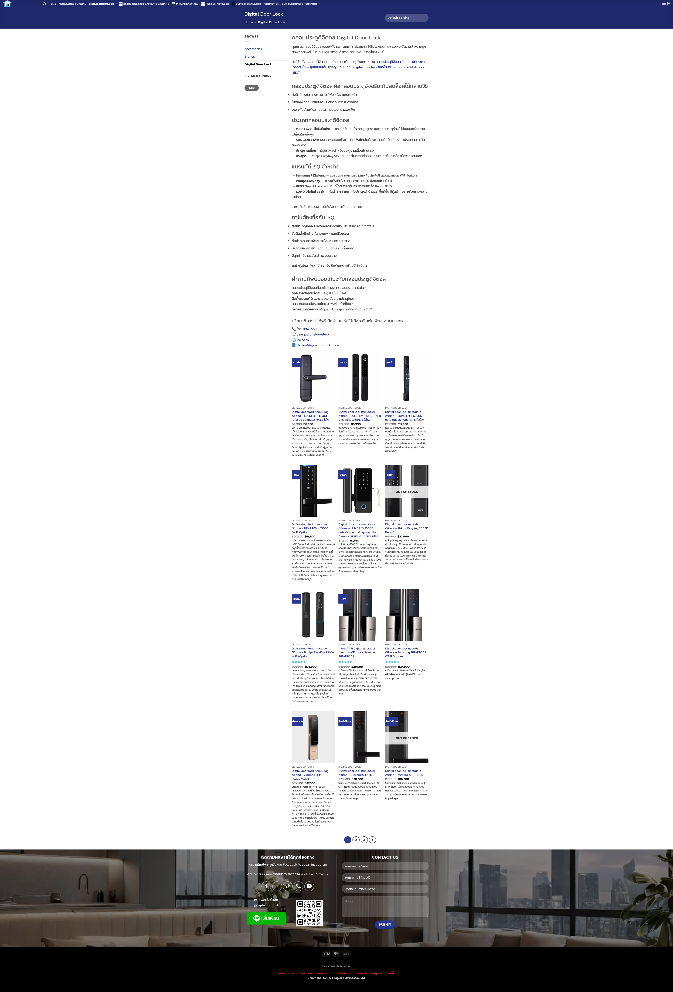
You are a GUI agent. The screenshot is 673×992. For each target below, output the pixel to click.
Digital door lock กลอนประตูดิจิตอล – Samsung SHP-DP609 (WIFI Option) (405, 652)
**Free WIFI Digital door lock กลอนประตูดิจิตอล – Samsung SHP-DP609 (357, 652)
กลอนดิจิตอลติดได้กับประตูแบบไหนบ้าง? (319, 293)
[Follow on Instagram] (277, 886)
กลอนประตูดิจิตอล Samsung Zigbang (146, 4)
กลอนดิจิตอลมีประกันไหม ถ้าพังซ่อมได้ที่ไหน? (322, 303)
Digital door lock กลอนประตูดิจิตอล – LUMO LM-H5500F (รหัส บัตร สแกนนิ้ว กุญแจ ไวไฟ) (311, 416)
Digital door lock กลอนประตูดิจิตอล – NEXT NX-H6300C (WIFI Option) (310, 528)
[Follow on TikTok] (288, 886)
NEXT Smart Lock (217, 4)
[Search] (44, 4)
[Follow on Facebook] (266, 886)
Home (52, 4)
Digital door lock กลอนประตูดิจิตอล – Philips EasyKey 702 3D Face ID (406, 528)
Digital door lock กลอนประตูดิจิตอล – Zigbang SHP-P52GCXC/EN (310, 775)
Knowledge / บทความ (72, 4)
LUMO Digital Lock (248, 4)
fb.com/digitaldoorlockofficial (318, 345)
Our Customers (292, 4)
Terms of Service (329, 966)
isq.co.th (303, 339)
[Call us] (298, 886)
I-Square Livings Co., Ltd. (348, 978)
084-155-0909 (313, 328)
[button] (666, 4)
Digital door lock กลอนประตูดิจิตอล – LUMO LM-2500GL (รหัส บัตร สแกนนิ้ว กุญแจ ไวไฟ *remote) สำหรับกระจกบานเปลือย (359, 530)
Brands (249, 56)
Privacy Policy (345, 966)
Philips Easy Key (187, 4)
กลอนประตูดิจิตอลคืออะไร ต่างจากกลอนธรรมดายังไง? (329, 287)
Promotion (271, 4)
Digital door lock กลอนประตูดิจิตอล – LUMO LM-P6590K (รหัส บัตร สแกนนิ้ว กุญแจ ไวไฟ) (404, 416)
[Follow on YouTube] (309, 886)
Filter (252, 88)
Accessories (253, 48)
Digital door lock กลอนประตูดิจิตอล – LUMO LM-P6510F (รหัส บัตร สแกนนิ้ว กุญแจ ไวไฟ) (359, 416)
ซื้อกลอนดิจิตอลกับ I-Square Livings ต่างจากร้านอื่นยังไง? (332, 309)
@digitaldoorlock (316, 334)
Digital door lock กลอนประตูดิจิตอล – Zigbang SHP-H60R (404, 773)
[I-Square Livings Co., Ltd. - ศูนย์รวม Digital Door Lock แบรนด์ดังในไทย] (20, 3)
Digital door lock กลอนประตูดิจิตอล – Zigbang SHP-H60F (357, 773)
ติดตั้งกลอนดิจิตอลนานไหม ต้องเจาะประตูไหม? (323, 298)
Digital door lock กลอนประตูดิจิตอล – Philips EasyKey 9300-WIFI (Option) (313, 652)
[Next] (372, 839)
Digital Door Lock (101, 4)
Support (311, 4)
